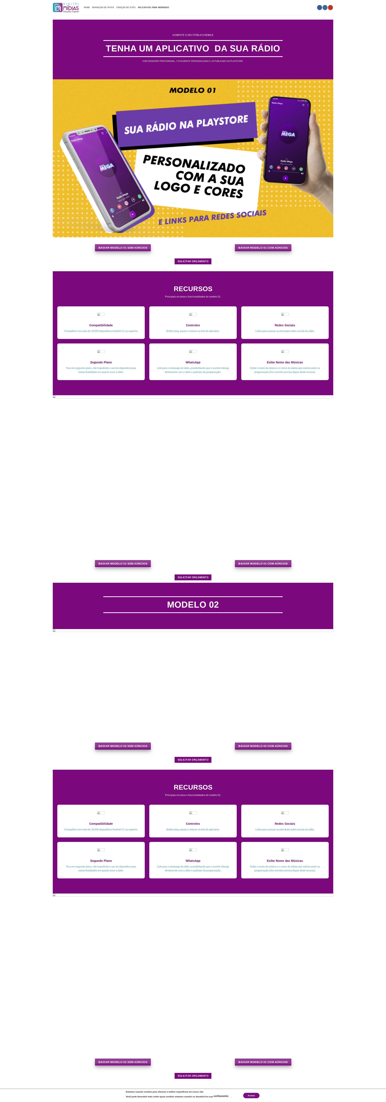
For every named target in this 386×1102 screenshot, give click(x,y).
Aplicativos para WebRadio (153, 7)
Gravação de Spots (103, 7)
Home (87, 7)
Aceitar (251, 1095)
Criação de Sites (126, 7)
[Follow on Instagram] (325, 7)
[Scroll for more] (193, 72)
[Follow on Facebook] (319, 7)
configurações (221, 1096)
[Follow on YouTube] (330, 7)
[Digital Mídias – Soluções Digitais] (66, 7)
